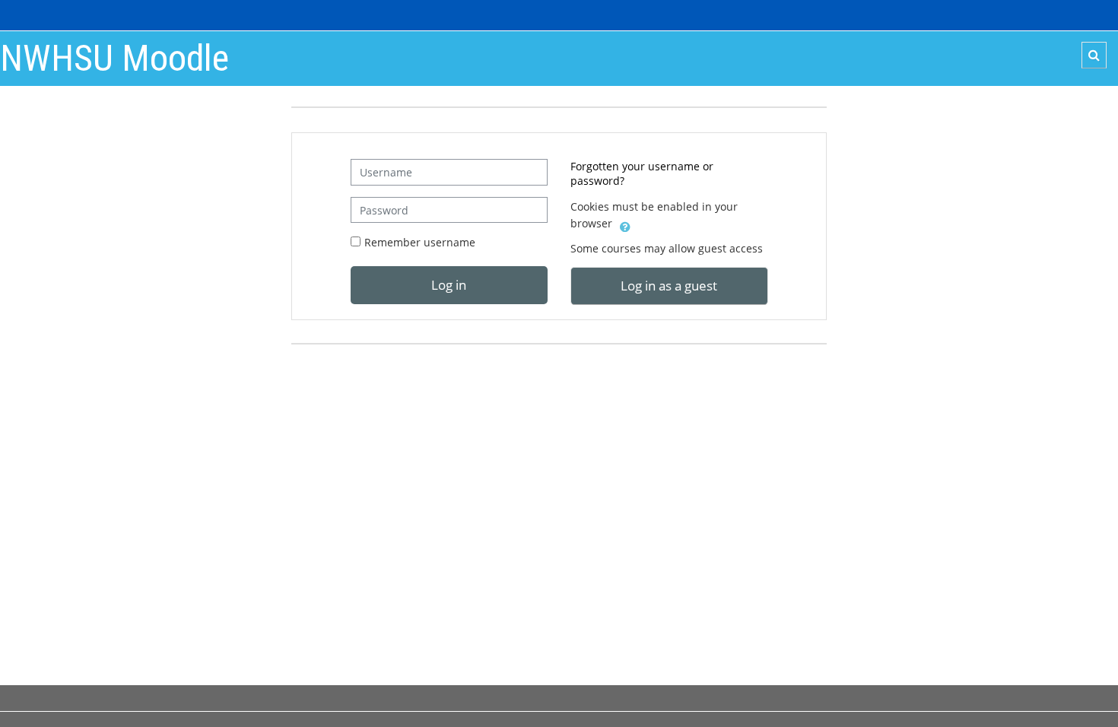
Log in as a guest (669, 285)
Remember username (419, 242)
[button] (1094, 55)
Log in (448, 284)
